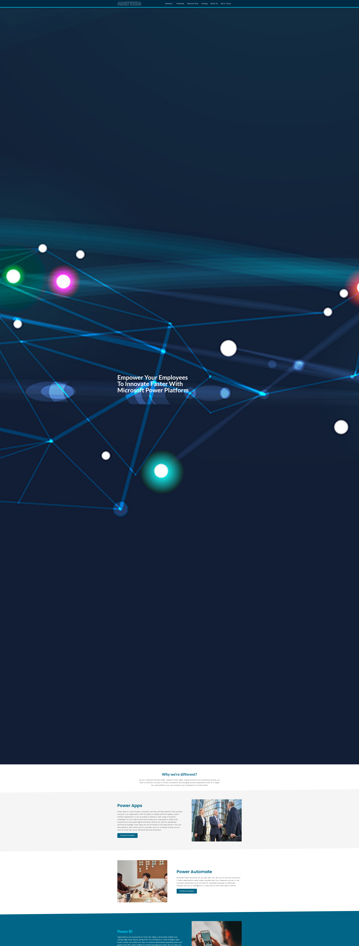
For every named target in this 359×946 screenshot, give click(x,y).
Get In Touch (226, 3)
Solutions (168, 3)
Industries (180, 3)
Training (204, 3)
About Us (214, 3)
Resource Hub (192, 3)
